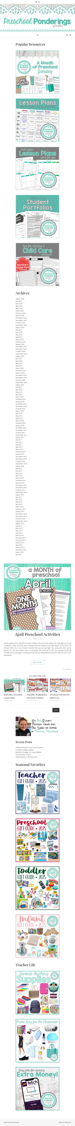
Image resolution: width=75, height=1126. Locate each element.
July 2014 (19, 526)
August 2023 (20, 385)
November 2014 (21, 516)
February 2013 (21, 540)
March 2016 (20, 478)
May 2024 (19, 363)
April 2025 (19, 337)
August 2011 (20, 552)
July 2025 (19, 330)
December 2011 (21, 550)
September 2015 (21, 492)
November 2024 (21, 349)
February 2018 (21, 423)
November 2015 (21, 488)
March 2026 (20, 311)
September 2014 (21, 521)
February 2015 (21, 509)
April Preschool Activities (37, 634)
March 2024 (20, 368)
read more (37, 662)
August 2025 (20, 327)
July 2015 (19, 497)
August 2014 (20, 523)
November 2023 (21, 378)
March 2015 (20, 507)
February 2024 (21, 370)
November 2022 (21, 406)
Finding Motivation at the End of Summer (29, 747)
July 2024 (19, 358)
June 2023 (19, 390)
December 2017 (21, 428)
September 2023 (21, 382)
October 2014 (20, 519)
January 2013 (20, 543)
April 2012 (19, 545)
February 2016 (21, 480)
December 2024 (21, 347)
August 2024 (20, 356)
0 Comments (67, 669)
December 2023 (21, 375)
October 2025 (20, 323)
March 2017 (20, 449)
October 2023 (20, 380)
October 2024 (20, 351)
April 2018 (19, 418)
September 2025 (21, 325)
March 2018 (20, 421)
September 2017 (21, 435)
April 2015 (19, 504)
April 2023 (19, 394)
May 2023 (19, 392)
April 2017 (19, 447)
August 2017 (20, 437)
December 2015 (21, 485)
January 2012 (20, 547)
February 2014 (21, 538)
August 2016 (20, 466)
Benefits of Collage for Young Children (28, 752)
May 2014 (19, 531)
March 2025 (20, 339)
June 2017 (19, 442)
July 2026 (19, 301)
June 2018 (19, 413)
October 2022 (20, 409)
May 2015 (19, 502)
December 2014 (21, 514)
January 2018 (20, 425)
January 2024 (20, 373)
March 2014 (20, 535)
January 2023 (20, 402)
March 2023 (20, 397)
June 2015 (19, 499)
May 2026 (19, 306)
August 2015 (20, 495)
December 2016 (21, 457)
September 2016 (21, 464)
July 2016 (19, 468)
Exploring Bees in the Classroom (26, 757)
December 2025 (21, 318)
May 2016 (19, 473)
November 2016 (21, 459)
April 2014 (19, 533)
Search (56, 710)
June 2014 (19, 528)
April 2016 (19, 476)
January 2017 (20, 454)
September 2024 (21, 354)
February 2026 (21, 313)
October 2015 (20, 490)
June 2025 (19, 332)
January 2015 (20, 511)
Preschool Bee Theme (23, 755)
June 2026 (19, 304)
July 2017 (19, 440)
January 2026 (20, 316)
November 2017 (21, 430)
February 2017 (21, 452)
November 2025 (21, 320)
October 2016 (20, 461)
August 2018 (20, 411)
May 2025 (19, 335)
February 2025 (21, 342)
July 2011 (19, 554)
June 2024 (19, 361)
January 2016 (20, 483)
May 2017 (19, 445)
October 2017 (20, 433)
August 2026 (20, 299)
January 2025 (20, 344)
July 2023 (19, 387)
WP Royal (16, 1122)
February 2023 (21, 399)
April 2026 (19, 308)
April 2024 (19, 366)
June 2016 (19, 471)
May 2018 (19, 416)
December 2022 (21, 404)
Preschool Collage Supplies (25, 750)
